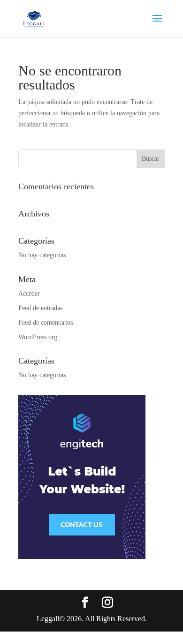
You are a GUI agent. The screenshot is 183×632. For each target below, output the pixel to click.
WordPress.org (37, 337)
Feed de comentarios (45, 322)
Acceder (29, 293)
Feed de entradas (40, 308)
